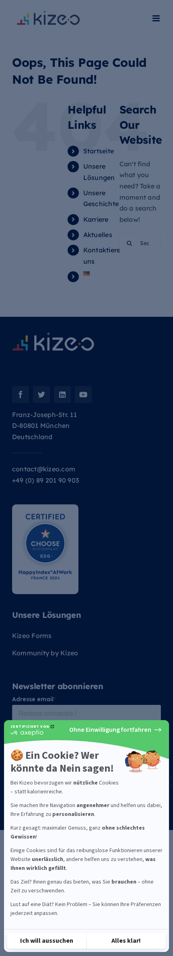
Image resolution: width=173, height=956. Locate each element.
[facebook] (20, 394)
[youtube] (83, 394)
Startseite (98, 151)
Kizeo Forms (32, 636)
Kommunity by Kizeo (45, 653)
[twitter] (41, 394)
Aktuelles (97, 235)
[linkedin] (62, 394)
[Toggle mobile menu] (156, 18)
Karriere (96, 219)
